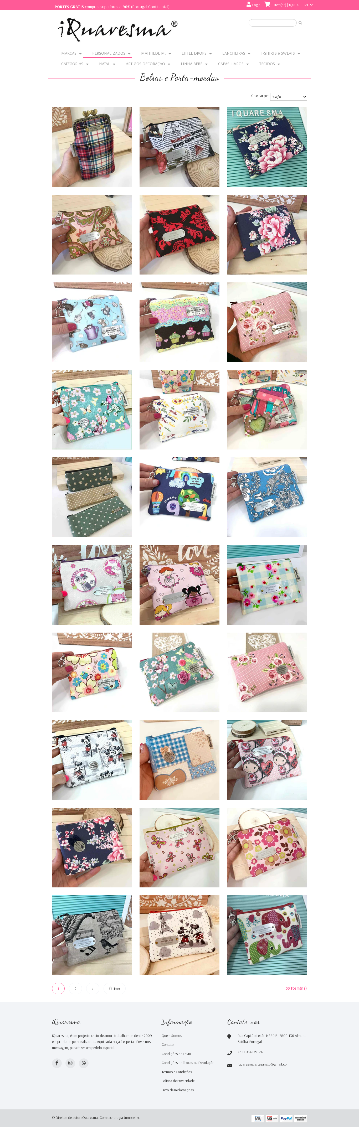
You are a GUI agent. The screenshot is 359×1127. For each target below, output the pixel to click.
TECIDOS (267, 63)
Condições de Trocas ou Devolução (188, 1062)
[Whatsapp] (84, 1063)
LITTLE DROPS (194, 53)
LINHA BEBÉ (191, 63)
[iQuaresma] (118, 30)
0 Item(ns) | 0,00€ (285, 4)
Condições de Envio (176, 1053)
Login (256, 4)
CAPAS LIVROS (231, 63)
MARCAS (68, 53)
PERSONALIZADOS (108, 53)
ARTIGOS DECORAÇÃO (145, 63)
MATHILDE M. (153, 53)
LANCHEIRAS (233, 53)
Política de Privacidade (178, 1080)
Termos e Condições (177, 1071)
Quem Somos (172, 1035)
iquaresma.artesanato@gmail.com (264, 1064)
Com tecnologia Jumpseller (119, 1117)
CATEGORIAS (72, 63)
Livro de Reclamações (178, 1090)
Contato (168, 1044)
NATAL (104, 63)
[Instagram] (70, 1063)
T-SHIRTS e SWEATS (278, 53)
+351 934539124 (250, 1052)
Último (114, 988)
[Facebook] (57, 1063)
